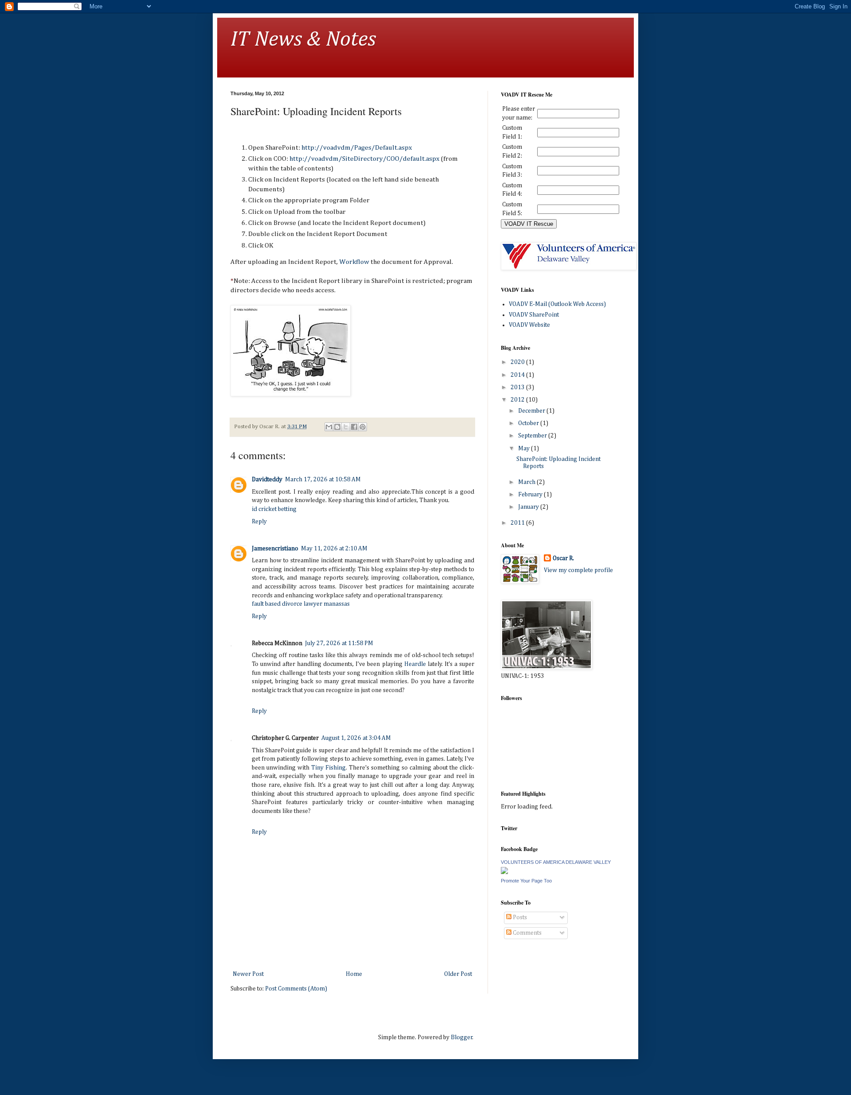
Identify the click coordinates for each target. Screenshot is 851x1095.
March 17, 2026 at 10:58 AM (323, 479)
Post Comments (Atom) (296, 989)
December (532, 411)
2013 (518, 387)
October (529, 423)
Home (354, 974)
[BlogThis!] (337, 426)
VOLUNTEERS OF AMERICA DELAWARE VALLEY (556, 862)
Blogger (461, 1037)
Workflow (355, 262)
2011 (518, 523)
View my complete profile (578, 570)
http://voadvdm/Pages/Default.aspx (356, 147)
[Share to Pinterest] (362, 426)
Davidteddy (267, 479)
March (527, 482)
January (529, 507)
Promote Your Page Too (526, 880)
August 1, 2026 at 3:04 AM (356, 738)
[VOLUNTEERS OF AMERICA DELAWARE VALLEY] (504, 872)
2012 (518, 400)
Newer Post (248, 974)
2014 (518, 375)
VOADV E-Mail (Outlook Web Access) (557, 304)
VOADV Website (529, 325)
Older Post (458, 974)
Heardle (415, 664)
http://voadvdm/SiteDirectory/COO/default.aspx (364, 158)
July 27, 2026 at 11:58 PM (339, 643)
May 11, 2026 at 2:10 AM (334, 549)
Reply (259, 521)
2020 (518, 362)
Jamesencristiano (275, 549)
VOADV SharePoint (534, 315)
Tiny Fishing (328, 768)
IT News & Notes (303, 39)
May (524, 448)
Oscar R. (563, 558)
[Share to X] (345, 426)
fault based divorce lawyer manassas (301, 604)
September (533, 436)
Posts (519, 917)
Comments (526, 933)
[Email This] (328, 426)
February (531, 494)
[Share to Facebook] (354, 426)
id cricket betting (274, 509)
